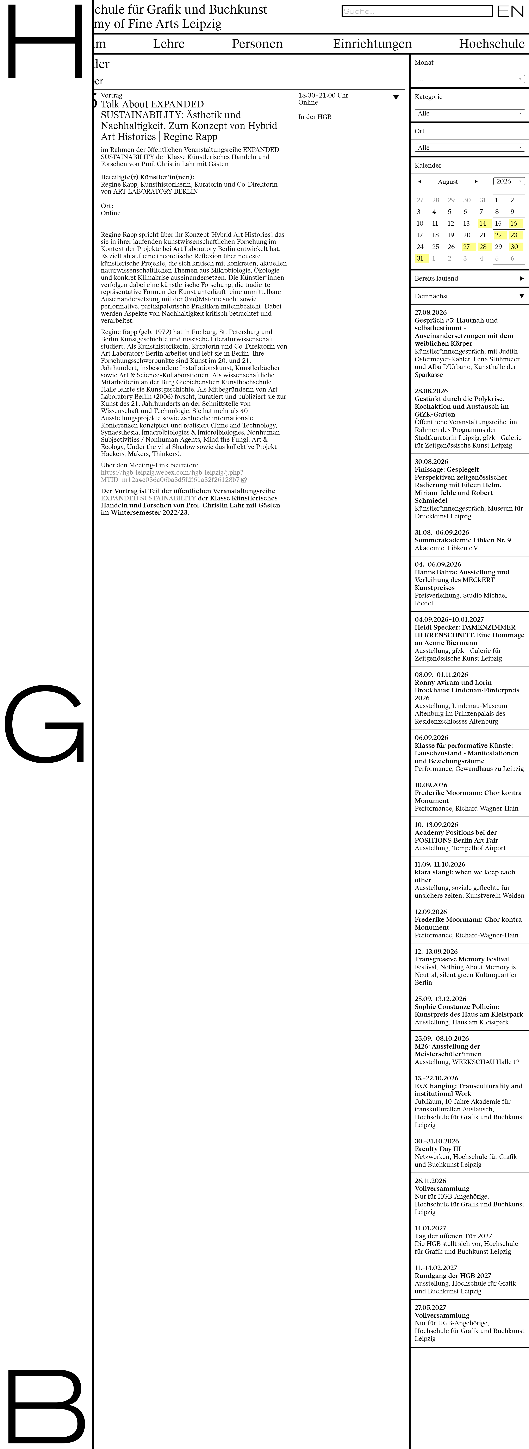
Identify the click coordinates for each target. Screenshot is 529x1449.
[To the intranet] (488, 26)
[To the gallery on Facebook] (510, 26)
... (420, 79)
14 (483, 223)
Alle (424, 113)
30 (514, 247)
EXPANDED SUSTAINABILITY (148, 498)
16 (514, 223)
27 (466, 247)
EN (510, 11)
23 (514, 235)
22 (498, 235)
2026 (504, 181)
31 (420, 258)
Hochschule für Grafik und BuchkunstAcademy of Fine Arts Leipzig (163, 16)
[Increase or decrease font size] (479, 26)
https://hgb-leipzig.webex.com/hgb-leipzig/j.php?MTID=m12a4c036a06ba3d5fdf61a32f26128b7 (172, 476)
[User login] (499, 26)
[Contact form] (520, 26)
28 (483, 247)
